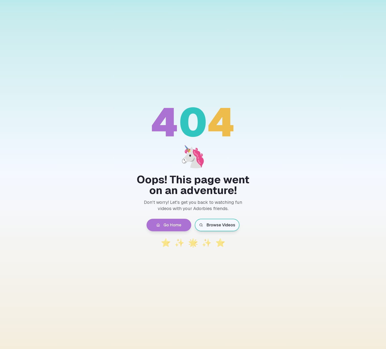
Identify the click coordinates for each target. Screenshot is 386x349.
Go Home (172, 224)
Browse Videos (220, 224)
